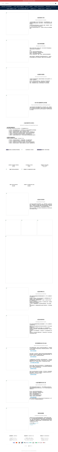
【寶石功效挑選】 (33, 350)
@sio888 (36, 422)
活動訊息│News (48, 8)
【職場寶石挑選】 (33, 368)
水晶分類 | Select (33, 8)
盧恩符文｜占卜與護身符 (29, 6)
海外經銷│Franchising (44, 438)
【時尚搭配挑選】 (33, 356)
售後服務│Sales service (13, 438)
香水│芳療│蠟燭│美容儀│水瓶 (23, 8)
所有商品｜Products (41, 8)
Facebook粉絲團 (32, 423)
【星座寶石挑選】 (33, 374)
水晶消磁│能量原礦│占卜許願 (11, 8)
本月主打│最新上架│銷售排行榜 (19, 6)
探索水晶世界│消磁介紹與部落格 (6, 6)
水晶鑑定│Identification (13, 440)
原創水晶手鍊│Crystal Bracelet (51, 6)
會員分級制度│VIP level (13, 439)
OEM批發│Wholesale (44, 439)
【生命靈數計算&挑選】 (34, 362)
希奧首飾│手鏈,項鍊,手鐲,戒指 (39, 6)
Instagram (31, 424)
